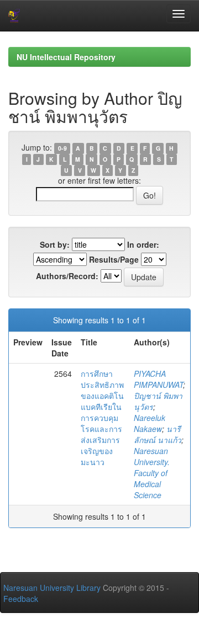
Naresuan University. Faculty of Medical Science (152, 472)
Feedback (20, 598)
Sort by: (55, 244)
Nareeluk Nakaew (149, 423)
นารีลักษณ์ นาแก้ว (157, 434)
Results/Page (114, 259)
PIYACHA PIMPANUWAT (158, 379)
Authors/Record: (67, 275)
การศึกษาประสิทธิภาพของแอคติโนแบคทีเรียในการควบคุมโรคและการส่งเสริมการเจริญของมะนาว (102, 417)
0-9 (62, 148)
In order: (143, 244)
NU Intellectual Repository (66, 56)
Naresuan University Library (52, 587)
